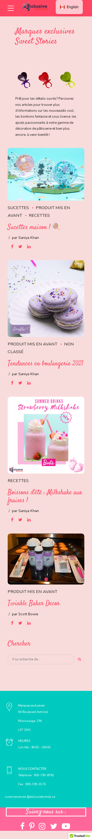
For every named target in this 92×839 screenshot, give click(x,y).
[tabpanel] (46, 559)
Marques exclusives (31, 705)
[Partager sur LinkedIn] (29, 246)
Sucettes (18, 208)
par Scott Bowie (25, 614)
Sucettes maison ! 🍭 (34, 227)
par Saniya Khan (25, 237)
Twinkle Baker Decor (34, 603)
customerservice (15, 797)
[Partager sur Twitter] (20, 246)
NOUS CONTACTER (32, 769)
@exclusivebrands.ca (40, 797)
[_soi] (9, 743)
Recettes (39, 215)
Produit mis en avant (32, 344)
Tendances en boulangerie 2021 (45, 364)
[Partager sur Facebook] (12, 246)
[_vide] (9, 707)
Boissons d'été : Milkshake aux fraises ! (45, 496)
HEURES (24, 741)
